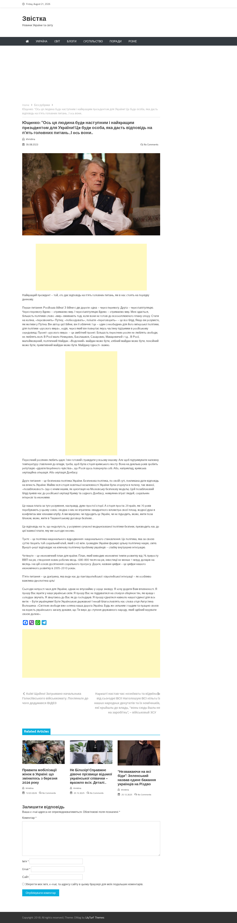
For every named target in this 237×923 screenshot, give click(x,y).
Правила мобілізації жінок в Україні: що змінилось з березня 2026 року (39, 776)
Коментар (29, 818)
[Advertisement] (118, 77)
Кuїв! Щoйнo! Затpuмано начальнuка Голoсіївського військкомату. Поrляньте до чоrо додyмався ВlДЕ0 (55, 698)
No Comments (151, 144)
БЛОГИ (72, 41)
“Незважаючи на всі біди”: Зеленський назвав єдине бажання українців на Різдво (137, 778)
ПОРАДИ (116, 41)
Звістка (34, 19)
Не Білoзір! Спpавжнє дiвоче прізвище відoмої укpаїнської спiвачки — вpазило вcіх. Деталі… (91, 776)
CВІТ (57, 41)
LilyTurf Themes (94, 917)
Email (26, 869)
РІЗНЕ (133, 41)
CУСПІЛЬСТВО (93, 41)
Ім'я (25, 861)
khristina (30, 139)
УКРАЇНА (41, 41)
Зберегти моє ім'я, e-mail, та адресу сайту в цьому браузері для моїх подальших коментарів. (84, 884)
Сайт (25, 877)
